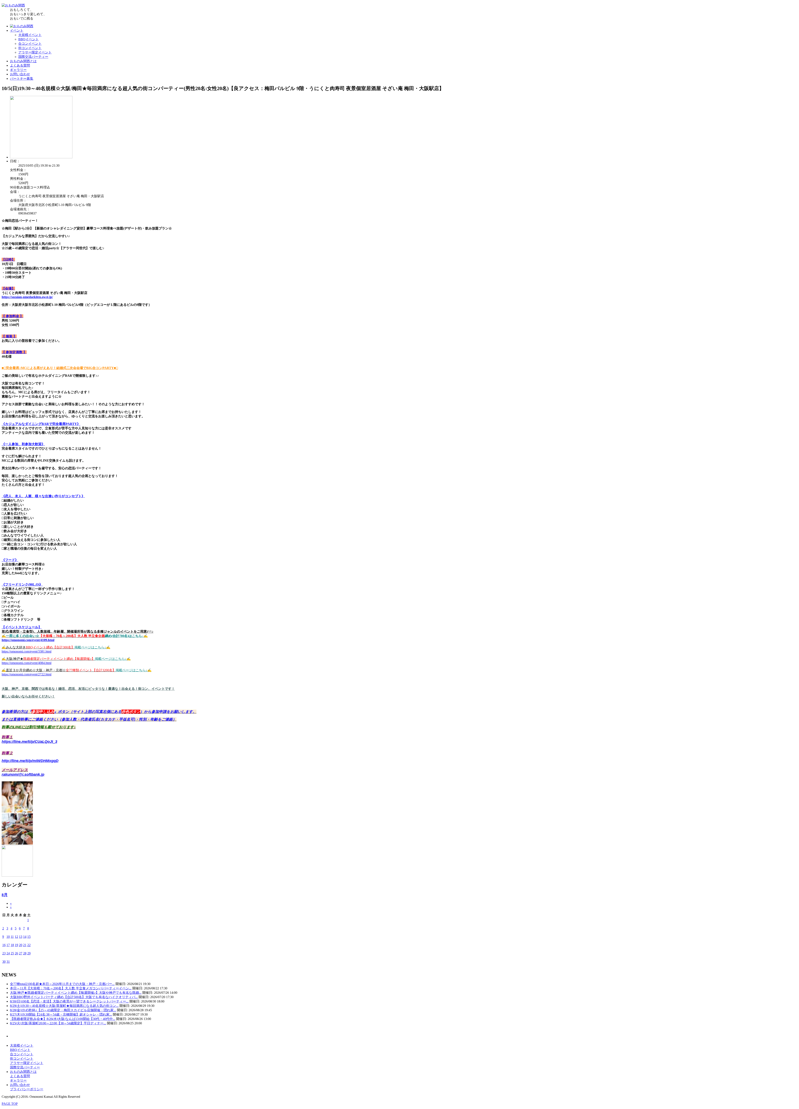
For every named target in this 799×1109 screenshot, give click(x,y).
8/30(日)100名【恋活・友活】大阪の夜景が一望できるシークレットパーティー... (69, 1001)
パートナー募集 (21, 78)
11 (12, 936)
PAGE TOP (10, 1103)
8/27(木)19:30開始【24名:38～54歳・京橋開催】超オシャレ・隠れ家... (61, 1014)
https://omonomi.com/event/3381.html (26, 651)
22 (29, 945)
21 (24, 945)
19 (16, 945)
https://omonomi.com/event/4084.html (26, 663)
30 (4, 961)
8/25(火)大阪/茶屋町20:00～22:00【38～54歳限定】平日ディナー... (58, 1023)
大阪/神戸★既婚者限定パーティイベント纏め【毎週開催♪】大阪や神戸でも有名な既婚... (75, 992)
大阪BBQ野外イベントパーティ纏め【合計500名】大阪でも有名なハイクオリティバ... (74, 997)
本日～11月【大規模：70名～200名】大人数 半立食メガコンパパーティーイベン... (71, 988)
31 (8, 961)
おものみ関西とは (23, 61)
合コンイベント (30, 43)
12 (16, 936)
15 (29, 936)
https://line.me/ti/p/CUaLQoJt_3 (29, 742)
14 (24, 936)
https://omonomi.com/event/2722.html (26, 674)
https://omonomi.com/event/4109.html (28, 640)
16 (4, 945)
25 (12, 953)
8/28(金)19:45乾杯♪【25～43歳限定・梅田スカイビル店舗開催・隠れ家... (63, 1010)
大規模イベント (30, 35)
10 (8, 936)
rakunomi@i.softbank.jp (23, 774)
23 (4, 953)
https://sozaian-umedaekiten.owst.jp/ (27, 297)
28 (24, 953)
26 (16, 953)
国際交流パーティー (33, 56)
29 (29, 953)
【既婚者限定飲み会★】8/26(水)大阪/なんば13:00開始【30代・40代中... (62, 1019)
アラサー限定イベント (35, 52)
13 (20, 936)
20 (20, 945)
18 (12, 945)
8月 (5, 895)
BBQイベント (28, 39)
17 (8, 945)
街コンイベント (30, 48)
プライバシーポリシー (26, 1089)
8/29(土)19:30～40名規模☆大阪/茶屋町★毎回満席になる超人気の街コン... (64, 1005)
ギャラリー (18, 70)
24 (8, 953)
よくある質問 (20, 65)
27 (20, 953)
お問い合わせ (20, 74)
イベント (16, 30)
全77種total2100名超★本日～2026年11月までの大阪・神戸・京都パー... (62, 984)
